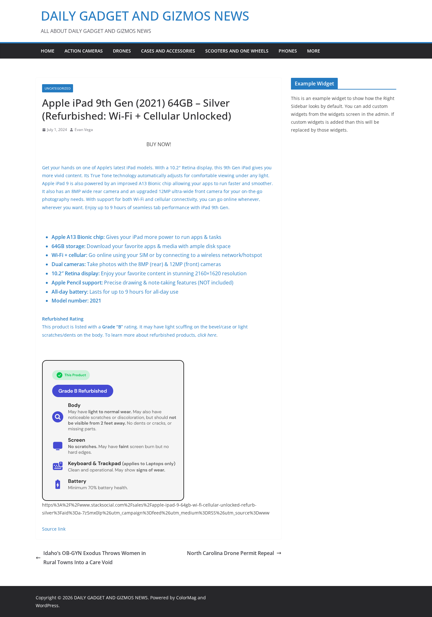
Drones (122, 51)
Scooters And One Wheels (236, 51)
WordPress (47, 605)
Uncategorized (58, 88)
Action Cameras (84, 51)
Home (47, 51)
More (313, 51)
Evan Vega (84, 129)
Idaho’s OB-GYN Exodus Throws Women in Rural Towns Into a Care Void (94, 558)
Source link (53, 529)
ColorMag (186, 598)
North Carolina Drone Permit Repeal (230, 553)
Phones (288, 51)
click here (207, 335)
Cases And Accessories (168, 51)
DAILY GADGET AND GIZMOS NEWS (145, 15)
